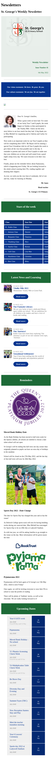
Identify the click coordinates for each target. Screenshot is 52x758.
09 (38, 620)
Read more (20, 297)
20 (38, 748)
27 (38, 641)
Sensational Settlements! (23, 354)
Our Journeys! (19, 331)
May (38, 622)
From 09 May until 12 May (18, 624)
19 (38, 724)
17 (38, 680)
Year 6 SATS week (17, 618)
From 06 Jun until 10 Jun (17, 659)
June (38, 656)
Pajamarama (14, 630)
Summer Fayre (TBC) (18, 701)
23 (38, 691)
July (38, 703)
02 (38, 701)
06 (38, 654)
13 (38, 631)
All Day (13, 622)
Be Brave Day (15, 679)
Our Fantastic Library (23, 307)
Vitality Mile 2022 (20, 288)
